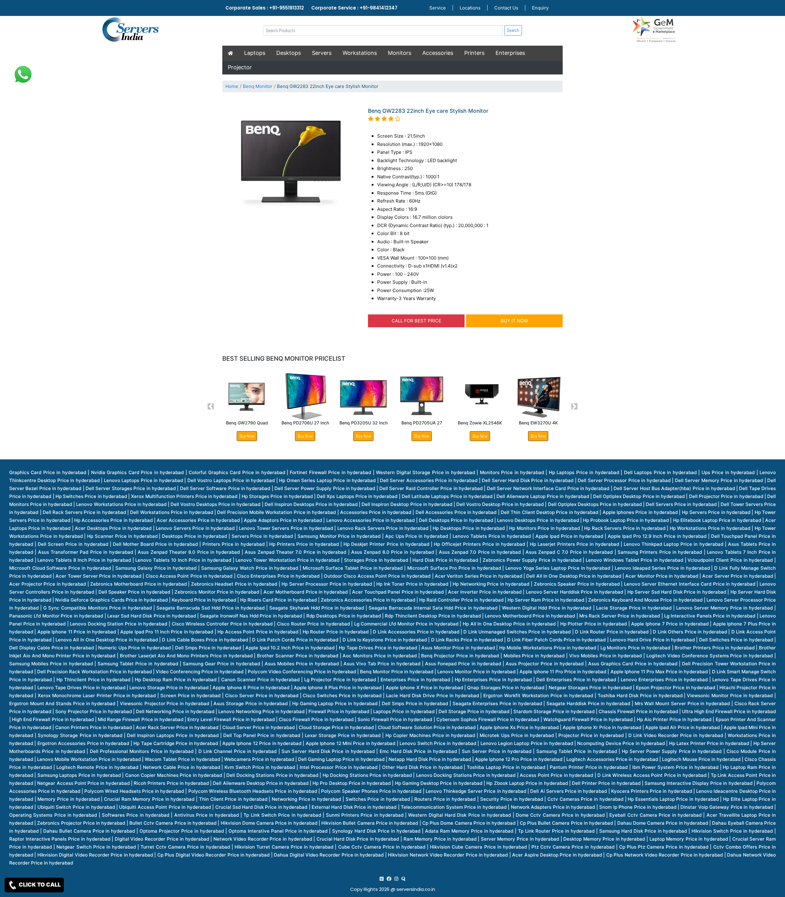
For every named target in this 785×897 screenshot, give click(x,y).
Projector (240, 67)
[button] (210, 406)
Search (513, 30)
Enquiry (540, 8)
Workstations (360, 53)
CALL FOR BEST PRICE (416, 321)
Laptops (254, 53)
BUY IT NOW (514, 321)
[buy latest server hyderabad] (403, 879)
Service (437, 8)
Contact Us (506, 8)
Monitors (399, 53)
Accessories (437, 53)
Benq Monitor (257, 86)
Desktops (288, 53)
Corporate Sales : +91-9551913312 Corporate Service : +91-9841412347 (311, 8)
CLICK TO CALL (39, 884)
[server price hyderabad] (389, 879)
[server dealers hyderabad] (382, 879)
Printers (474, 53)
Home (231, 86)
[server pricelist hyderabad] (396, 879)
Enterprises (510, 53)
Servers (321, 53)
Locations (470, 8)
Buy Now (247, 436)
